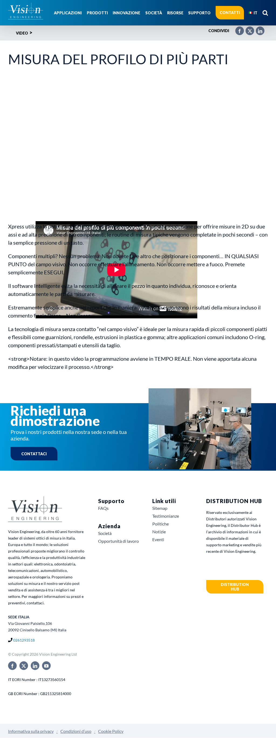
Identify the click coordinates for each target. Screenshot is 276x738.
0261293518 (24, 640)
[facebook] (12, 665)
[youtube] (46, 665)
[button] (265, 12)
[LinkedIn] (257, 28)
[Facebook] (237, 28)
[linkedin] (35, 665)
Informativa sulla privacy (31, 731)
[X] (247, 28)
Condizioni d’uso (75, 731)
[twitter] (23, 665)
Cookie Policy (110, 731)
